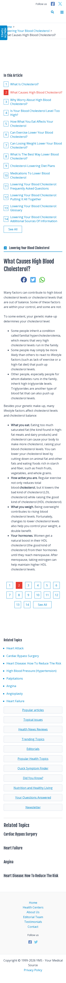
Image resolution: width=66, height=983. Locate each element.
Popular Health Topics (33, 759)
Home (33, 903)
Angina (11, 686)
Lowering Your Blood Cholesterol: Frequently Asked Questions (30, 186)
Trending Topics (33, 739)
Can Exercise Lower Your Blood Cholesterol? (29, 134)
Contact (33, 927)
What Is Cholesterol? (22, 84)
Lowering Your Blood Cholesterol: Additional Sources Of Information (30, 219)
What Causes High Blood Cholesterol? (33, 92)
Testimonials (33, 922)
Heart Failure (15, 701)
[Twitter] (60, 4)
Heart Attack (15, 648)
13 (17, 605)
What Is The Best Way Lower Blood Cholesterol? (32, 156)
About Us (33, 912)
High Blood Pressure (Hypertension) (31, 671)
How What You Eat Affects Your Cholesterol (29, 124)
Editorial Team (33, 917)
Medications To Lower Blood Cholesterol (27, 175)
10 (37, 595)
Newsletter (33, 807)
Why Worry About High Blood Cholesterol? (28, 102)
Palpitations (14, 678)
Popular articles (33, 710)
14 (27, 605)
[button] (52, 12)
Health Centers (33, 907)
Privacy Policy (33, 970)
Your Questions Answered (33, 797)
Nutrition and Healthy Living (33, 788)
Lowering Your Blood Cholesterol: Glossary (30, 208)
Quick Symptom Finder (33, 768)
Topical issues (33, 720)
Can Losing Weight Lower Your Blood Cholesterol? (33, 145)
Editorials (33, 749)
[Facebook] (53, 4)
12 (56, 595)
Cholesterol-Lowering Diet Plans (30, 166)
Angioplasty (14, 694)
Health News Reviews (33, 729)
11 (47, 595)
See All (12, 229)
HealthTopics (4, 33)
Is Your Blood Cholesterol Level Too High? (32, 113)
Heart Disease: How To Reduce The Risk (33, 663)
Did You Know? (33, 778)
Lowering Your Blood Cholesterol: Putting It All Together (30, 197)
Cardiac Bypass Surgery (22, 656)
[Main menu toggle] (62, 12)
